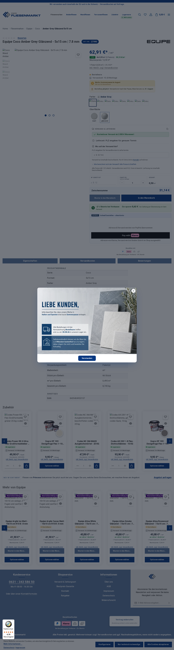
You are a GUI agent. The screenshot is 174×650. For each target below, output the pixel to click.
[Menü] (12, 621)
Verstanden (87, 358)
